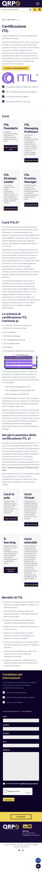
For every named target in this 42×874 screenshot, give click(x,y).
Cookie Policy (27, 844)
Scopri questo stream (31, 160)
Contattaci (21, 816)
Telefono (6, 733)
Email (5, 741)
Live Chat (38, 860)
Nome (5, 716)
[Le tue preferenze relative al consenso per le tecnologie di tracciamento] (38, 870)
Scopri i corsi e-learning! (10, 570)
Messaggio (7, 750)
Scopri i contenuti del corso (10, 148)
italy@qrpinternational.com (31, 835)
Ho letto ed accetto (22, 783)
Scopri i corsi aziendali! (31, 584)
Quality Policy (24, 847)
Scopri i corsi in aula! (11, 518)
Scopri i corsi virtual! (31, 524)
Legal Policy (20, 844)
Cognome (6, 725)
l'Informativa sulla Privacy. (28, 783)
